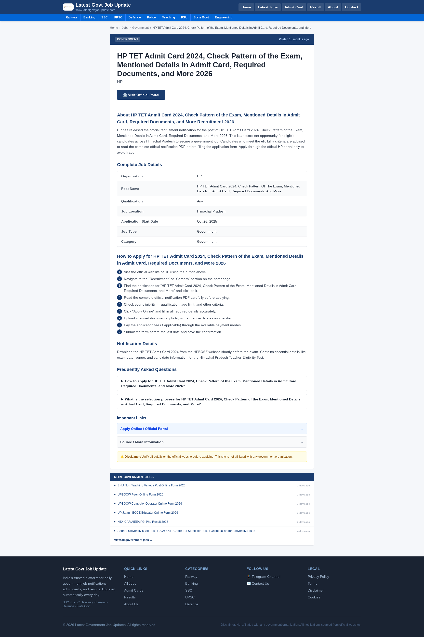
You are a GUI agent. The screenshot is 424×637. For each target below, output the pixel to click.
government (140, 27)
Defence (135, 17)
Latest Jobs (268, 7)
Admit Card (294, 7)
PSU (184, 17)
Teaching (168, 17)
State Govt (201, 17)
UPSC (118, 17)
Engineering (223, 17)
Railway (71, 17)
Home (246, 7)
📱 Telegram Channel (263, 577)
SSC (104, 17)
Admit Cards (133, 590)
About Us (131, 604)
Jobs (125, 27)
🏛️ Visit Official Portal (141, 95)
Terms (312, 583)
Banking (89, 17)
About (333, 7)
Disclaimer (316, 590)
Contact (351, 7)
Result (315, 7)
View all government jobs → (133, 540)
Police (151, 17)
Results (130, 597)
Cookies (314, 597)
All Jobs (130, 583)
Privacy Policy (318, 577)
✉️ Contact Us (258, 583)
